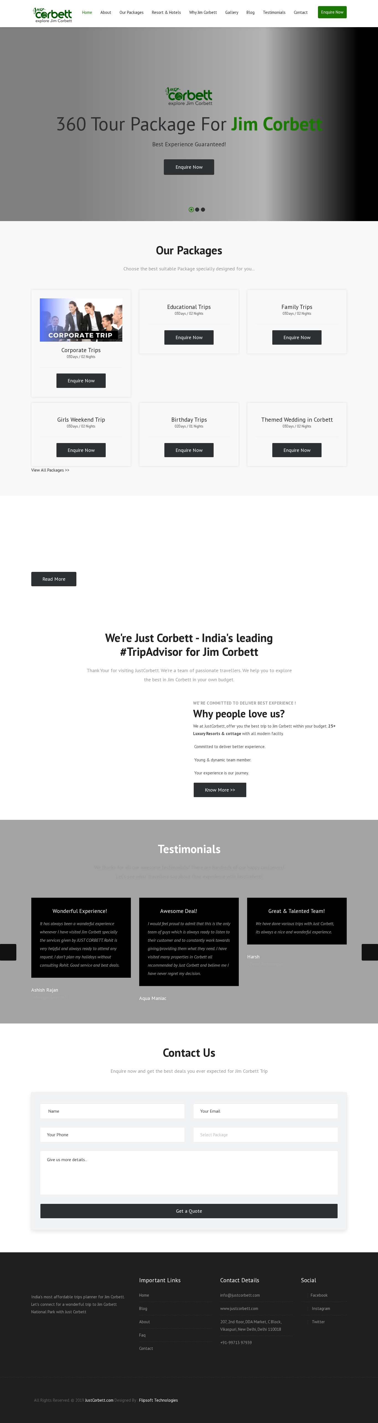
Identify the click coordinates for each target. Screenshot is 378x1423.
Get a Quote (189, 1211)
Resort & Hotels (166, 12)
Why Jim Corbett (203, 12)
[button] (10, 130)
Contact (301, 12)
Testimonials (274, 12)
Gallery (231, 12)
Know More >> (220, 790)
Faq (142, 1335)
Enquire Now (332, 12)
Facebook (319, 1295)
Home (87, 12)
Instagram (320, 1308)
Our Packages (132, 12)
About (105, 12)
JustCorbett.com (100, 1400)
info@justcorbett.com (240, 1295)
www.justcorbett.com (239, 1308)
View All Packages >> (50, 470)
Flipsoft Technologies (158, 1400)
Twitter (318, 1321)
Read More (53, 579)
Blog (251, 12)
